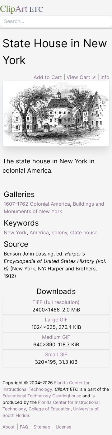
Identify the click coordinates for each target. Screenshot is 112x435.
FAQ (24, 426)
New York (15, 232)
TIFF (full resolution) (56, 302)
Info (105, 77)
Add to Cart (48, 77)
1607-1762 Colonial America (37, 204)
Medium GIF (56, 337)
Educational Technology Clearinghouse (41, 395)
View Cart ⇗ (81, 77)
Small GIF (56, 354)
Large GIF (56, 319)
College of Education (50, 408)
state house (83, 232)
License (63, 426)
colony (59, 232)
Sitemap (42, 426)
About (8, 426)
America (39, 232)
